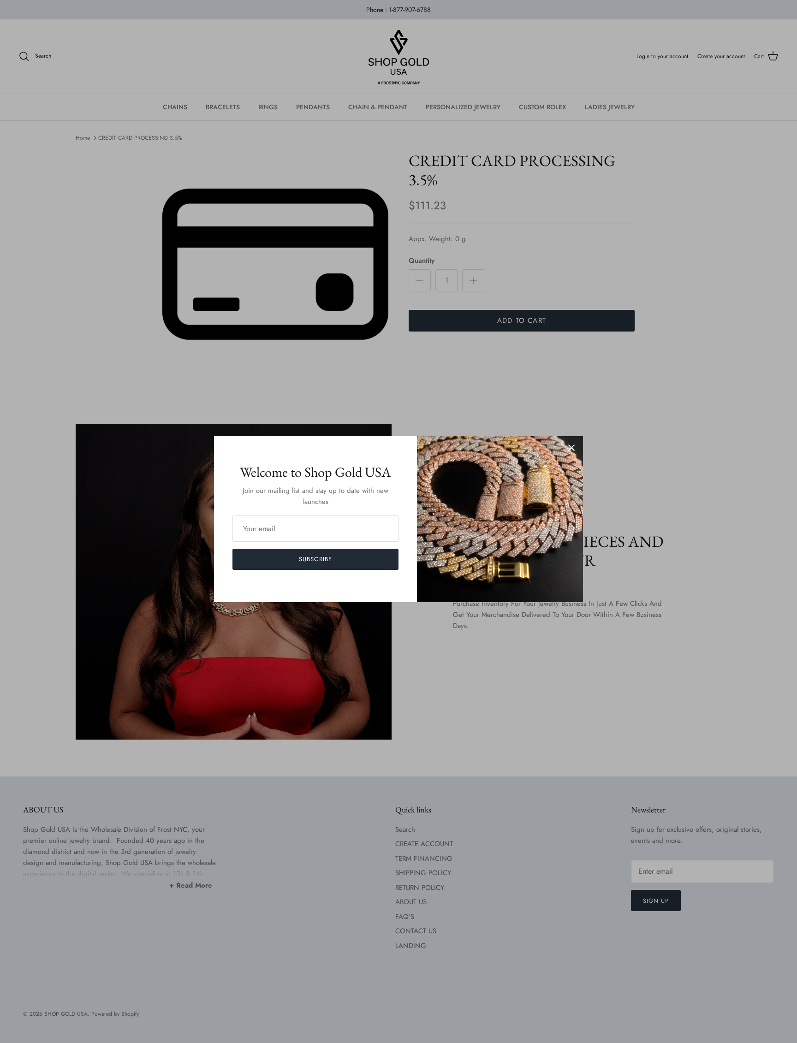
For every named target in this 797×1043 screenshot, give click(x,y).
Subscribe (315, 559)
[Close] (571, 448)
